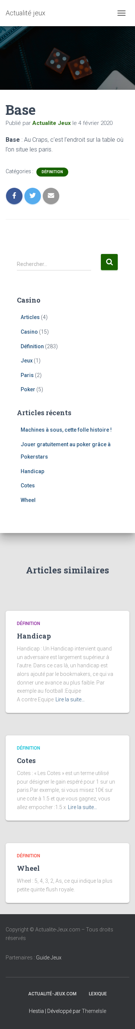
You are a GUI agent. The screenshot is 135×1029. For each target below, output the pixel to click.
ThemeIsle (94, 1011)
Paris (27, 375)
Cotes (28, 486)
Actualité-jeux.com (52, 993)
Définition (52, 172)
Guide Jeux (49, 958)
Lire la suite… (70, 699)
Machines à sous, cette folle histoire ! (66, 430)
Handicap (32, 471)
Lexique (98, 993)
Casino (29, 332)
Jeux (27, 361)
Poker (28, 389)
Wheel (28, 500)
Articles (30, 317)
